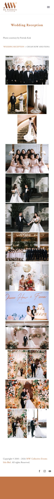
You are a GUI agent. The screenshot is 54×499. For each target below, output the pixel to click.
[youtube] (50, 471)
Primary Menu (48, 7)
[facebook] (39, 471)
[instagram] (44, 471)
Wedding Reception (13, 46)
